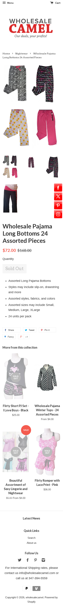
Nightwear (21, 53)
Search (31, 537)
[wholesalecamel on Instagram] (43, 560)
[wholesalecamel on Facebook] (27, 560)
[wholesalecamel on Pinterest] (35, 560)
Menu (10, 3)
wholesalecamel (34, 597)
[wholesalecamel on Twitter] (20, 560)
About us (31, 542)
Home (6, 53)
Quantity (8, 259)
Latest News (31, 518)
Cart (57, 3)
